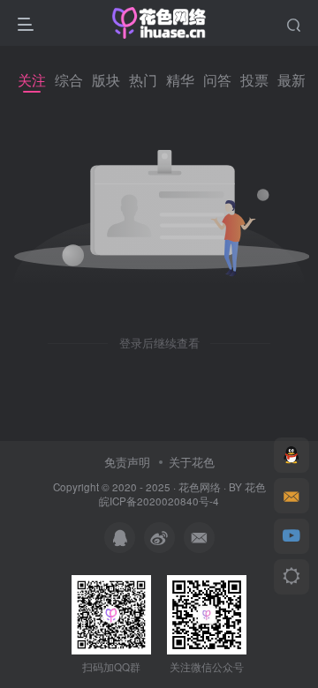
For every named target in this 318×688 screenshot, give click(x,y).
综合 (69, 80)
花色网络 (199, 487)
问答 (217, 80)
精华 (180, 80)
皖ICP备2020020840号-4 (159, 501)
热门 (143, 80)
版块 (106, 80)
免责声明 (127, 461)
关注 (32, 80)
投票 (254, 80)
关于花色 (192, 461)
